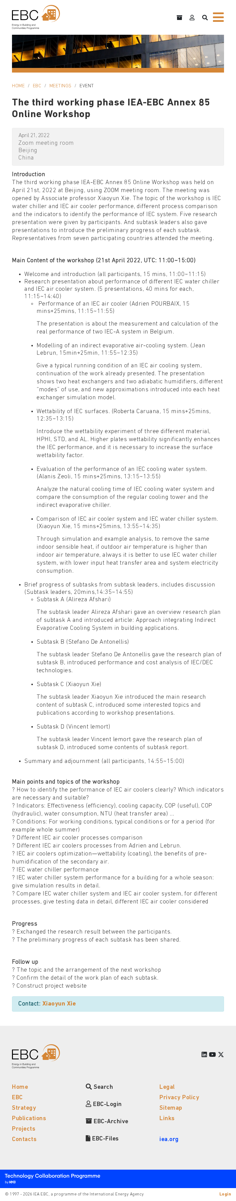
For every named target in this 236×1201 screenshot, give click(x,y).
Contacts (24, 1139)
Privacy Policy (179, 1098)
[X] (221, 1055)
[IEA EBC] (36, 17)
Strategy (24, 1108)
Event (87, 86)
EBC (37, 86)
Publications (29, 1119)
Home (18, 86)
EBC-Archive (110, 1122)
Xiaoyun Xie (59, 1004)
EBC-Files (105, 1139)
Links (167, 1119)
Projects (23, 1129)
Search (102, 1087)
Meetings (60, 86)
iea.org (169, 1139)
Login (225, 1194)
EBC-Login (107, 1104)
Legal (167, 1087)
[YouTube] (212, 1055)
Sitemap (170, 1108)
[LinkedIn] (204, 1055)
